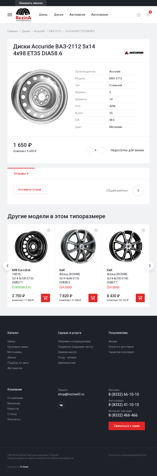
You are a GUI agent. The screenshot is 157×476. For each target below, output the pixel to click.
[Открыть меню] (9, 14)
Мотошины (14, 352)
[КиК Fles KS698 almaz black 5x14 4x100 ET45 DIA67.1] (126, 247)
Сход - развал (67, 357)
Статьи (12, 414)
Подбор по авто (18, 363)
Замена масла (67, 352)
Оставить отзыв (29, 189)
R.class (24, 466)
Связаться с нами (127, 426)
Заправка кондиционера (74, 341)
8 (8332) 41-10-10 (124, 405)
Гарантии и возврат (121, 352)
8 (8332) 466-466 (123, 415)
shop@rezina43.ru (71, 394)
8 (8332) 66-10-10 (124, 394)
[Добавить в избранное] (49, 230)
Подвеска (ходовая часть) (75, 346)
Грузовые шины (17, 346)
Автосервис (99, 14)
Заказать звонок (31, 3)
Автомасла (77, 14)
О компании (15, 398)
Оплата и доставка (121, 346)
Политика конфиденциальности (127, 455)
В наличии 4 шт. (22, 287)
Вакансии (13, 403)
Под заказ (65, 286)
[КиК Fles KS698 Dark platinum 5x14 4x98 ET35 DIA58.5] (78, 247)
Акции (113, 341)
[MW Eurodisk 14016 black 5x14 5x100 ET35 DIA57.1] (31, 247)
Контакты (13, 419)
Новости (13, 408)
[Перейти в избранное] (138, 14)
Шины (43, 14)
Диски (58, 14)
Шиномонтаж (67, 363)
